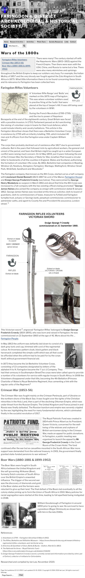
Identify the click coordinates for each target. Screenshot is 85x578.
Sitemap (4, 572)
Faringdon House (73, 177)
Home (6, 42)
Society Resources (56, 42)
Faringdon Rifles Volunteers (14, 59)
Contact (73, 42)
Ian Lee (62, 570)
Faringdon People (9, 338)
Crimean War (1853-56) (13, 63)
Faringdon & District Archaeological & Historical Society (39, 21)
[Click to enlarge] (42, 268)
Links (66, 42)
